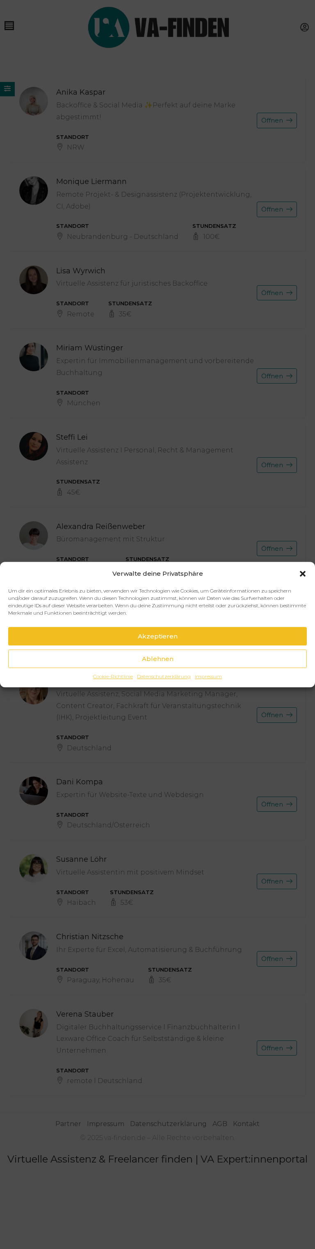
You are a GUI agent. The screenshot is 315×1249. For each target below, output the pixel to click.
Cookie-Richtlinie (113, 676)
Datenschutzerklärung (164, 676)
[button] (303, 574)
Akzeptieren (158, 636)
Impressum (208, 676)
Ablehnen (157, 659)
